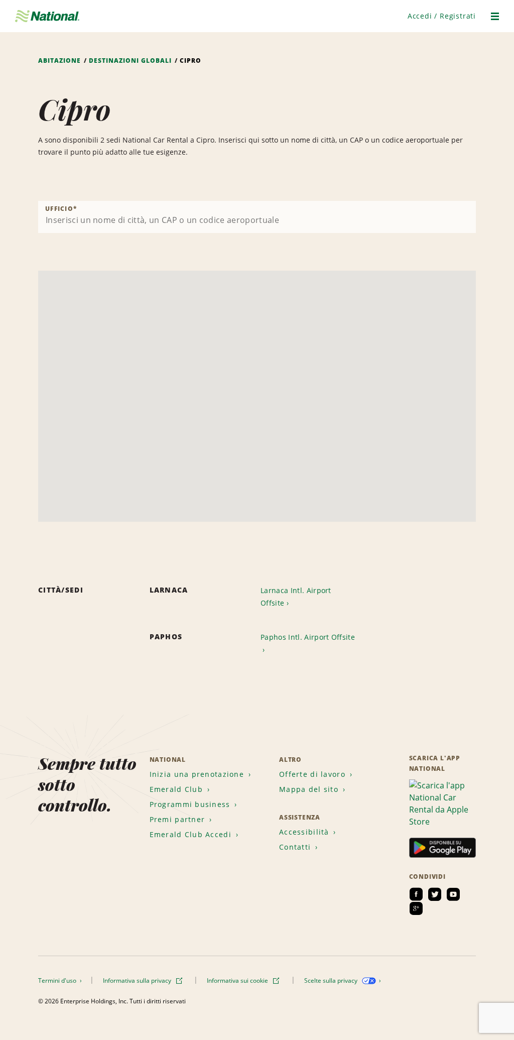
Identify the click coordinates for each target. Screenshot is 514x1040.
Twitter (435, 894)
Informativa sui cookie (238, 980)
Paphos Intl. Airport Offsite (308, 637)
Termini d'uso (58, 980)
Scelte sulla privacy (331, 980)
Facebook (416, 894)
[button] (442, 16)
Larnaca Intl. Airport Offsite (296, 597)
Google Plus (416, 908)
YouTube (453, 894)
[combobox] (257, 217)
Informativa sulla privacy (138, 980)
